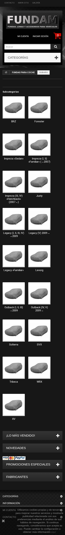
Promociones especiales (28, 464)
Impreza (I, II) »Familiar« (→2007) (39, 160)
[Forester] (39, 107)
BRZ (13, 121)
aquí (53, 532)
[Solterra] (14, 330)
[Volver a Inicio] (6, 72)
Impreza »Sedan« (14, 158)
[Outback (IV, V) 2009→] (39, 293)
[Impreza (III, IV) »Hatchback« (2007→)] (14, 182)
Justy (39, 195)
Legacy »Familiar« (14, 270)
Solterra (13, 344)
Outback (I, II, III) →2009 (14, 309)
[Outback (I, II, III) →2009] (14, 293)
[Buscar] (55, 46)
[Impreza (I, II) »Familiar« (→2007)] (39, 145)
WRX (39, 381)
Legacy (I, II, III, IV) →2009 (13, 234)
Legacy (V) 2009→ (39, 233)
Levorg (39, 270)
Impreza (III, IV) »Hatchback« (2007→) (14, 199)
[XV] (14, 405)
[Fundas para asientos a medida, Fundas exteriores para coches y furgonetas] (32, 21)
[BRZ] (14, 107)
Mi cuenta (23, 36)
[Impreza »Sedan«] (14, 145)
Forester (39, 121)
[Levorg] (39, 256)
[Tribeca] (14, 368)
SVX (39, 344)
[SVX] (39, 330)
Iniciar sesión (40, 36)
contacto (9, 3)
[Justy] (39, 182)
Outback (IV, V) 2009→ (39, 309)
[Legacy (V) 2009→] (39, 219)
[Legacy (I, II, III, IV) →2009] (14, 219)
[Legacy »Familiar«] (14, 256)
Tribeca (14, 381)
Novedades (16, 448)
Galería (36, 3)
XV (13, 418)
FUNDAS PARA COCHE (23, 72)
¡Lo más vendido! (20, 435)
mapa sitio (23, 3)
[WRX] (39, 368)
